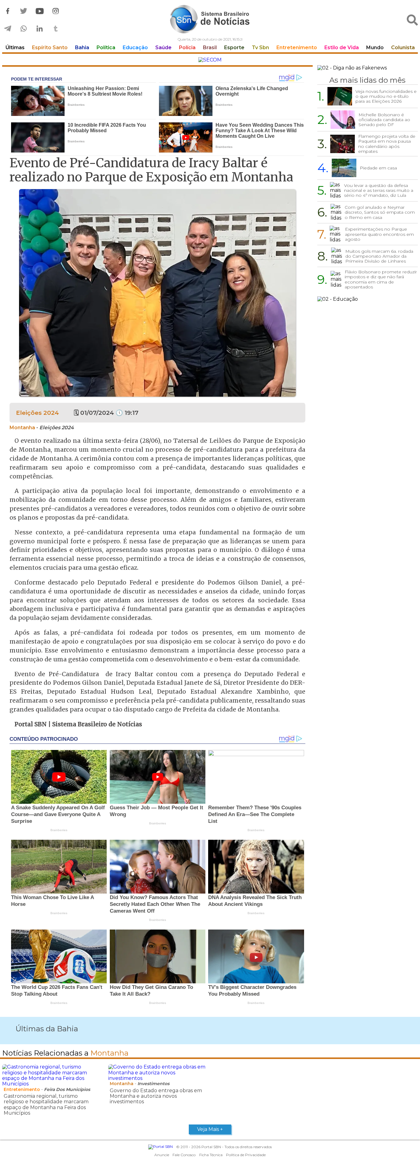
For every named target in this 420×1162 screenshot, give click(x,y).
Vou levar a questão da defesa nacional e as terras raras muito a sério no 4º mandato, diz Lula (378, 190)
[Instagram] (55, 11)
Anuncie (161, 1154)
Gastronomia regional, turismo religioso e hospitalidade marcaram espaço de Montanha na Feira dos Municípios (46, 1104)
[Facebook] (7, 11)
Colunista (403, 47)
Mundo (375, 47)
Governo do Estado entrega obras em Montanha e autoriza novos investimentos (156, 1096)
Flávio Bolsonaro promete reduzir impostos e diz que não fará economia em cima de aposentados (381, 279)
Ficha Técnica (211, 1154)
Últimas (15, 47)
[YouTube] (39, 11)
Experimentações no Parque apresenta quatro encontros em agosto (379, 234)
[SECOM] (210, 60)
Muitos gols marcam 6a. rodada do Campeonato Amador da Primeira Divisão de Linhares (379, 256)
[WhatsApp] (23, 28)
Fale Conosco (184, 1154)
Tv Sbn (260, 47)
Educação (135, 47)
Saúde (163, 47)
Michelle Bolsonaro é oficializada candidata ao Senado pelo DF (384, 119)
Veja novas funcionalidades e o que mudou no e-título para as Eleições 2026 (386, 96)
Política (106, 47)
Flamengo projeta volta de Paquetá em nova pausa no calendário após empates (386, 143)
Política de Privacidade (246, 1154)
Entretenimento (296, 47)
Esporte (234, 47)
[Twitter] (23, 11)
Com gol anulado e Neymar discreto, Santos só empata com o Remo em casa (380, 212)
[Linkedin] (39, 28)
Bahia (82, 47)
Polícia (187, 47)
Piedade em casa (378, 168)
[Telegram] (7, 28)
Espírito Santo (50, 47)
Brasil (210, 47)
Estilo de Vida (341, 47)
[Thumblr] (55, 28)
